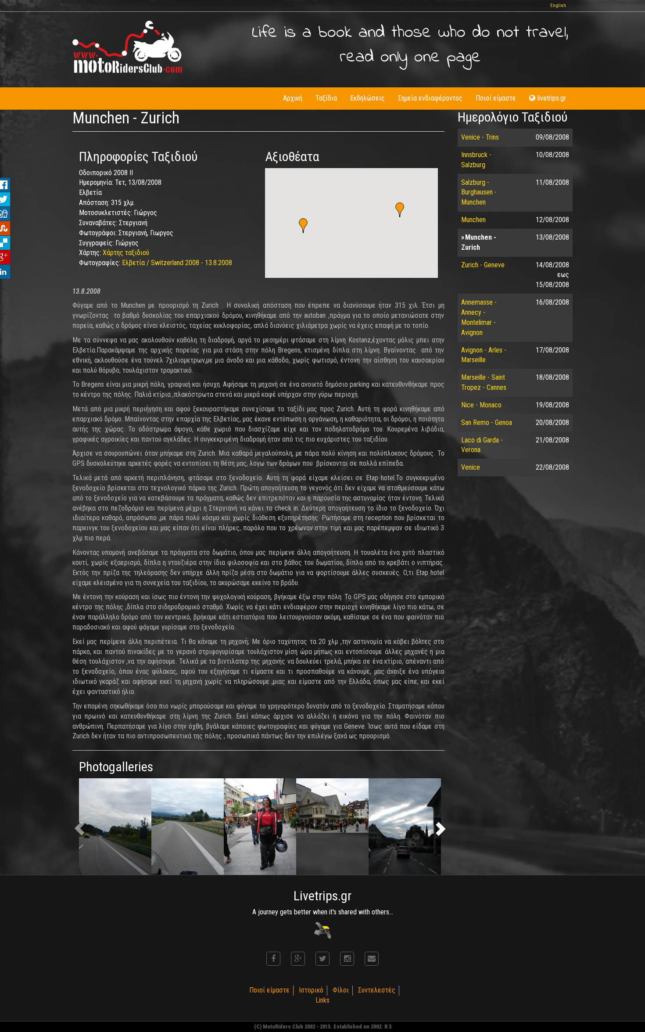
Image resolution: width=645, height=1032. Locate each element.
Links (322, 1000)
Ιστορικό (311, 990)
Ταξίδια (326, 98)
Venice (470, 467)
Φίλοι (341, 990)
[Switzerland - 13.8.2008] (115, 826)
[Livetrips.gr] (322, 930)
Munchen (473, 220)
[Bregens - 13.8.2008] (260, 826)
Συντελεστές (376, 990)
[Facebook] (273, 959)
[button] (399, 209)
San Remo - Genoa (486, 422)
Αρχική (292, 98)
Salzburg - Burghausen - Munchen (479, 192)
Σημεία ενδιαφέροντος (430, 98)
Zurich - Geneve (483, 265)
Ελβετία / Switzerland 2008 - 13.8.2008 (177, 263)
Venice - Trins (480, 137)
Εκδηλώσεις (367, 98)
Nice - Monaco (481, 405)
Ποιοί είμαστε (496, 98)
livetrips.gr (552, 98)
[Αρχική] (127, 47)
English (558, 5)
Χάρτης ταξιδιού (126, 252)
